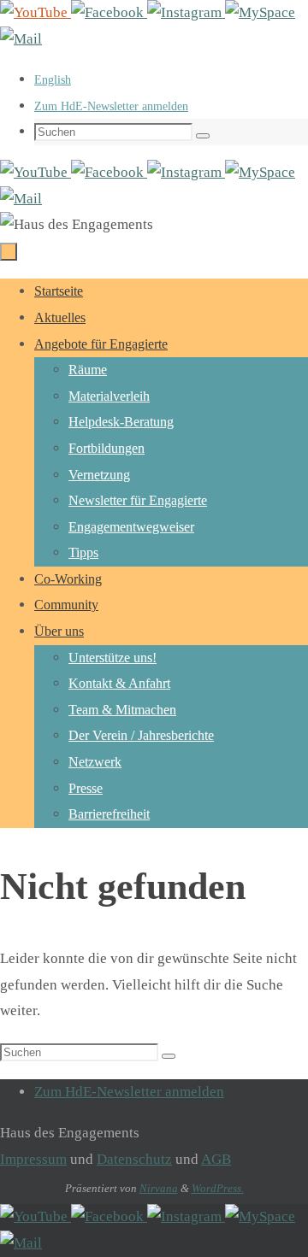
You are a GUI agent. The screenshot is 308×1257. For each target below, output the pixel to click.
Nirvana (158, 1188)
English (52, 79)
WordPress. (218, 1188)
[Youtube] (35, 12)
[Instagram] (186, 12)
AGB (216, 1159)
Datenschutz (134, 1159)
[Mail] (21, 39)
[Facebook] (109, 12)
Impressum (33, 1159)
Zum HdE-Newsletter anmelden (111, 106)
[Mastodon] (260, 12)
